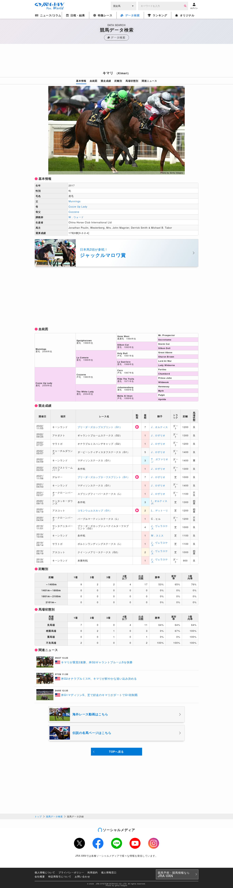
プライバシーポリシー (71, 872)
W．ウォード (76, 217)
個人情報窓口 (108, 872)
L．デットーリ (159, 510)
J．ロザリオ (158, 435)
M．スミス (157, 535)
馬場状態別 (132, 81)
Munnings (75, 201)
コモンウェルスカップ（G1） (95, 510)
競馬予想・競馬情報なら (174, 874)
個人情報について (45, 872)
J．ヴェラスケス (159, 527)
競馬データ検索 (54, 816)
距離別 (118, 81)
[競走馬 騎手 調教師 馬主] (123, 5)
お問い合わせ (82, 876)
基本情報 (81, 81)
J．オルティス (159, 427)
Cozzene (74, 211)
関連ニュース (149, 81)
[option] (116, 130)
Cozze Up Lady (78, 206)
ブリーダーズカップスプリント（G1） (100, 427)
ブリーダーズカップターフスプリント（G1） (104, 477)
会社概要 (40, 876)
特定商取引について (59, 876)
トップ (38, 816)
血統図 (93, 81)
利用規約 (93, 872)
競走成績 (106, 81)
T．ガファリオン (159, 460)
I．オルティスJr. (159, 502)
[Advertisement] (116, 58)
